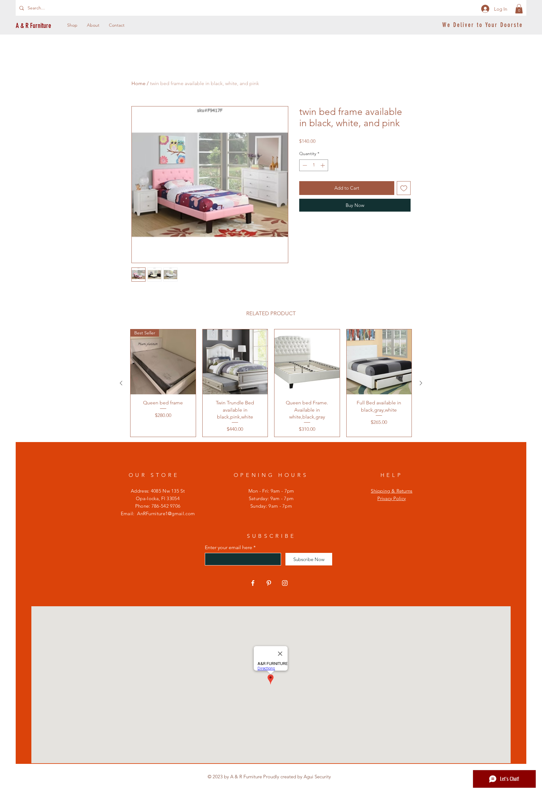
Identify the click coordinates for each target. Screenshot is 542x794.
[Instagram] (285, 583)
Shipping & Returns (391, 491)
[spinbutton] (313, 165)
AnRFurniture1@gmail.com (166, 513)
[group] (271, 383)
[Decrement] (304, 165)
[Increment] (323, 165)
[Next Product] (421, 383)
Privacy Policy (391, 498)
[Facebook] (253, 583)
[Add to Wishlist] (404, 188)
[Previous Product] (121, 383)
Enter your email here (228, 547)
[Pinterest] (269, 583)
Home (138, 83)
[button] (519, 9)
